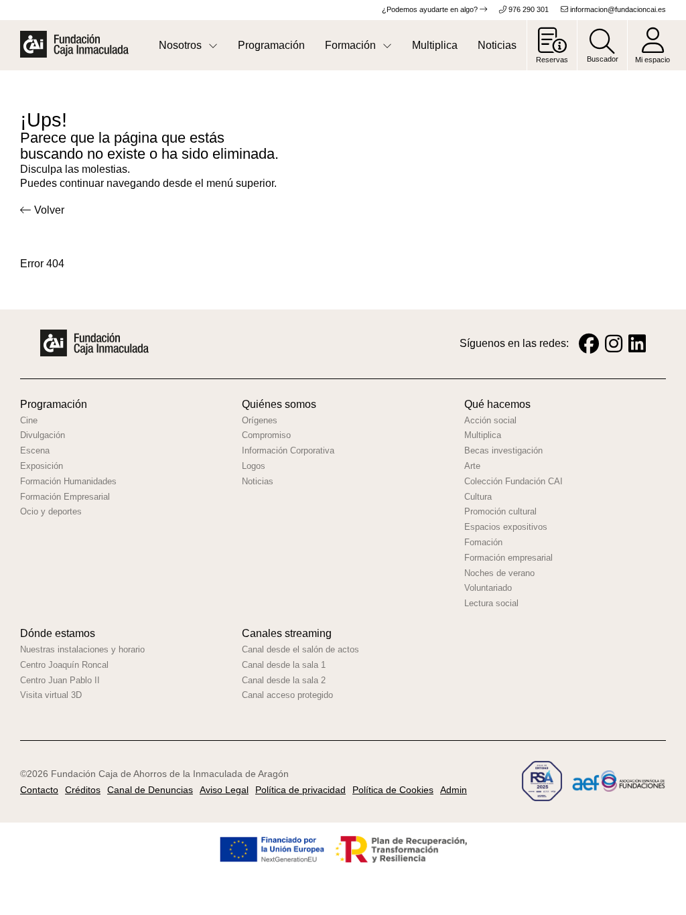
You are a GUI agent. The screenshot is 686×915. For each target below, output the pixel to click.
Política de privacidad (300, 789)
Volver (49, 210)
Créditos (82, 789)
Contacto (39, 789)
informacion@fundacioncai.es (617, 9)
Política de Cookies (392, 789)
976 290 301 (527, 9)
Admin (453, 789)
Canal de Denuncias (150, 789)
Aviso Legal (224, 789)
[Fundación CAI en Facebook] (589, 344)
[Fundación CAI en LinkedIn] (637, 344)
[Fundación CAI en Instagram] (613, 344)
